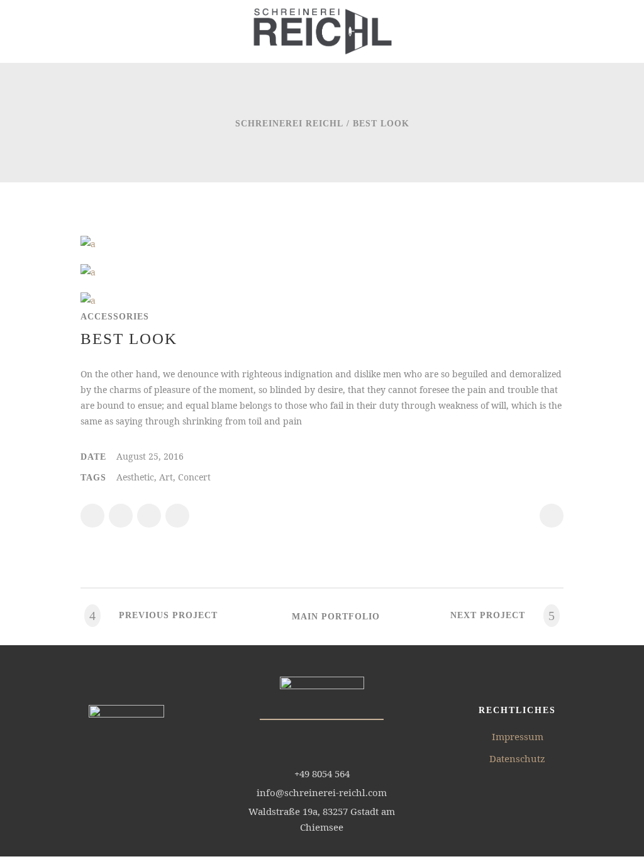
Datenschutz (517, 758)
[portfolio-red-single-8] (88, 244)
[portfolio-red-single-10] (88, 300)
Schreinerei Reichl (289, 123)
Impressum (517, 736)
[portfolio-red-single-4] (88, 272)
